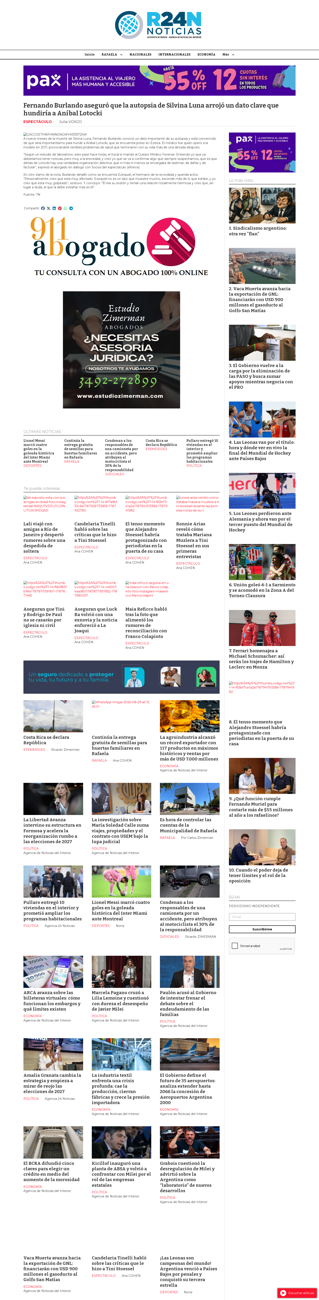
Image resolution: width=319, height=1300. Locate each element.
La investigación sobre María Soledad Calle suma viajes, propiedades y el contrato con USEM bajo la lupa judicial (120, 830)
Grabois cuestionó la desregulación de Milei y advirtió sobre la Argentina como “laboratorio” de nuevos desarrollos (187, 1177)
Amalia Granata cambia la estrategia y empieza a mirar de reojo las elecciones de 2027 (52, 1083)
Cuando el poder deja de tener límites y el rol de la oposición (258, 875)
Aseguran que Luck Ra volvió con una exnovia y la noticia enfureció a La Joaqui (95, 620)
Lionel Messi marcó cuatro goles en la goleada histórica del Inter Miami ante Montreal (38, 451)
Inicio (90, 54)
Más (225, 54)
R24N (234, 897)
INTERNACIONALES (174, 54)
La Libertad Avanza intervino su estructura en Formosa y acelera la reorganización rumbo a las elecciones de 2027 (52, 830)
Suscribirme (262, 929)
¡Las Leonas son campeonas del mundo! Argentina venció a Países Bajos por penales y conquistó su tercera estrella (188, 1271)
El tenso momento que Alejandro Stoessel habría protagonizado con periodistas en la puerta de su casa (146, 537)
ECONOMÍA (206, 54)
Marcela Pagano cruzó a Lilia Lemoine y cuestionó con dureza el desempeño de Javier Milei (120, 1001)
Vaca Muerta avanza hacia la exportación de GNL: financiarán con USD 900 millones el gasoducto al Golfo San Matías (52, 1268)
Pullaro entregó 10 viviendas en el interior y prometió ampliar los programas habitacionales (202, 451)
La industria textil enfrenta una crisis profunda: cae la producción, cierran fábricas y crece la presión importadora (121, 1089)
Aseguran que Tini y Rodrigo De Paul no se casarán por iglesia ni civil (44, 617)
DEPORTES (32, 466)
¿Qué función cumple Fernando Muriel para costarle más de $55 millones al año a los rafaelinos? (261, 807)
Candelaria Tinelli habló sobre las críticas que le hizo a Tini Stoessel (95, 532)
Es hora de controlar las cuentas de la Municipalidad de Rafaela (188, 825)
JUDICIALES (114, 474)
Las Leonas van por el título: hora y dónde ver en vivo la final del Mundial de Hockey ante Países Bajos (262, 450)
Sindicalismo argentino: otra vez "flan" (258, 231)
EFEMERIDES (156, 449)
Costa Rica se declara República (161, 443)
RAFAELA (109, 54)
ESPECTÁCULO (37, 122)
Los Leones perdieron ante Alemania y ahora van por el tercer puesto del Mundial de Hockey (261, 522)
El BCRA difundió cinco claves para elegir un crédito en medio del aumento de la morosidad (51, 1171)
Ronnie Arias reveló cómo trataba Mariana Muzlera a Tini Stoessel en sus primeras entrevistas (194, 540)
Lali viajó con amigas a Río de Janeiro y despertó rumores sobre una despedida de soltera (44, 537)
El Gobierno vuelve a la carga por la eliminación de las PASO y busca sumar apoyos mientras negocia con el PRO (261, 376)
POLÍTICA (194, 466)
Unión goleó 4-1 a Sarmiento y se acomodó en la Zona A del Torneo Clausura (262, 590)
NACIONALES (140, 54)
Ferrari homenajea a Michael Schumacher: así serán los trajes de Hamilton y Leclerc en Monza (261, 659)
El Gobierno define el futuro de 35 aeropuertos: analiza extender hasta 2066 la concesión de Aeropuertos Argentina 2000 (187, 1089)
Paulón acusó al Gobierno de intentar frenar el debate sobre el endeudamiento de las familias (188, 1003)
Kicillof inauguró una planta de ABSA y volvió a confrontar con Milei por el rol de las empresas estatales (121, 1174)
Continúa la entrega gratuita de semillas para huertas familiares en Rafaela (80, 449)
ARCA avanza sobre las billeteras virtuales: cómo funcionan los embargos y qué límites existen (52, 1001)
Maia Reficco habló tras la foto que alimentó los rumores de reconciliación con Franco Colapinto (146, 623)
